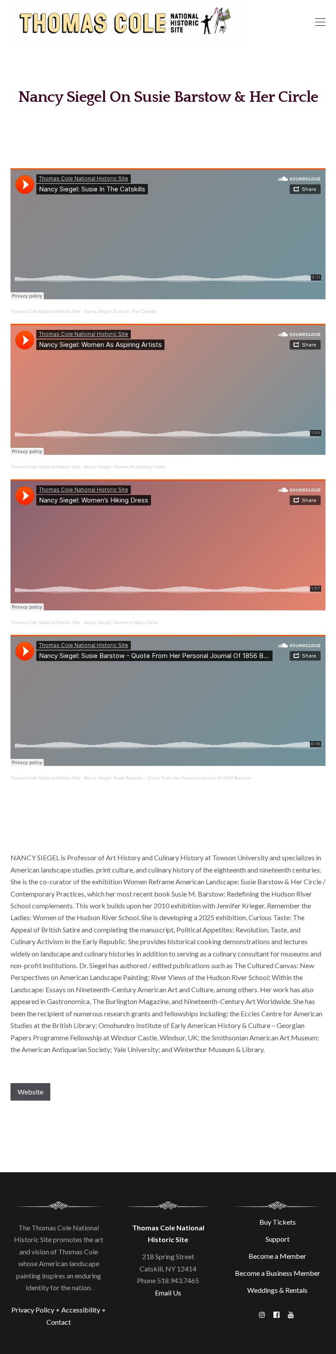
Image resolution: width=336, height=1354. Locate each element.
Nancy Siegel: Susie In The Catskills (120, 311)
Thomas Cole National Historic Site (45, 311)
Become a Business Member (277, 1273)
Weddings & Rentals (277, 1290)
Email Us (168, 1292)
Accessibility (80, 1310)
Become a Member (277, 1256)
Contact (58, 1322)
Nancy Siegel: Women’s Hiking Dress (121, 622)
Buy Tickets (277, 1222)
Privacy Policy (32, 1310)
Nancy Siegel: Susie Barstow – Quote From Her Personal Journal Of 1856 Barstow (167, 778)
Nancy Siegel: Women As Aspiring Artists (124, 466)
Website (30, 1091)
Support (278, 1239)
